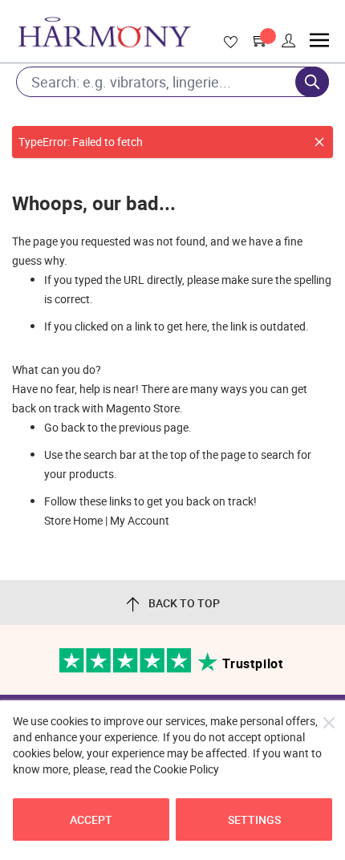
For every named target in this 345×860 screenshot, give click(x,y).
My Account (139, 520)
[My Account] (288, 41)
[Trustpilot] (126, 668)
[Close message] (319, 142)
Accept (91, 819)
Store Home (73, 520)
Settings (254, 819)
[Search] (312, 82)
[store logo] (104, 32)
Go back (64, 427)
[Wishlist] (227, 42)
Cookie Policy (186, 769)
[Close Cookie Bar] (329, 722)
